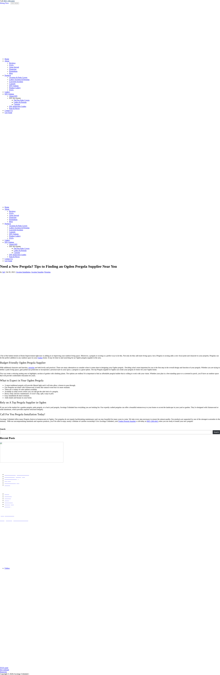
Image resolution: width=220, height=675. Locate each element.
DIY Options (14, 86)
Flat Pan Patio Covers (21, 100)
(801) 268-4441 (9, 1)
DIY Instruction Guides (17, 106)
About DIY (13, 96)
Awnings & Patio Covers (18, 77)
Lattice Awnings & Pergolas (19, 80)
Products (8, 75)
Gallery (7, 92)
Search (2, 429)
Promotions (13, 71)
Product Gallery (15, 88)
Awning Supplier (37, 272)
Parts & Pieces (14, 108)
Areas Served (14, 67)
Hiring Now (4, 3)
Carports (12, 84)
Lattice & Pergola (20, 102)
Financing (12, 69)
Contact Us (9, 111)
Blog (11, 73)
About (7, 61)
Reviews (12, 63)
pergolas (31, 368)
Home (7, 59)
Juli (3, 272)
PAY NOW (14, 3)
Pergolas (47, 272)
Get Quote (8, 113)
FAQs (11, 65)
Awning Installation (23, 272)
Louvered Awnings (16, 82)
